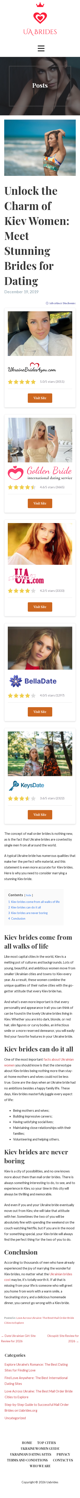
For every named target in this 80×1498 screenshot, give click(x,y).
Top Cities (46, 1443)
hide (28, 895)
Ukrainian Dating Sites (30, 1454)
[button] (41, 48)
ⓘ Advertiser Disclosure (61, 303)
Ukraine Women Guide (40, 1448)
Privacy (63, 1454)
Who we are (40, 1466)
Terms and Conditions (27, 1460)
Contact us (63, 1460)
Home (27, 1443)
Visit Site (40, 398)
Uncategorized (15, 1418)
